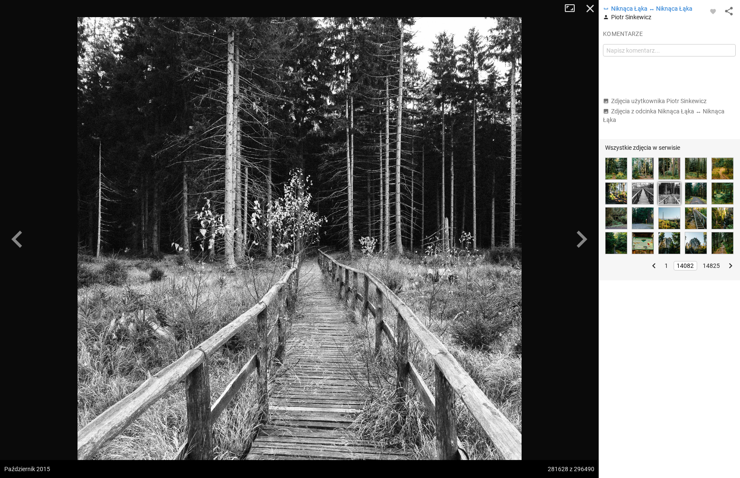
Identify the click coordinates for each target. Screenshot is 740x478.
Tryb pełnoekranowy (573, 8)
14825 (711, 265)
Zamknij (590, 8)
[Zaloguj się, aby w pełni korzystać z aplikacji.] (713, 11)
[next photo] (581, 239)
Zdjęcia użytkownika (659, 101)
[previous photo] (17, 239)
